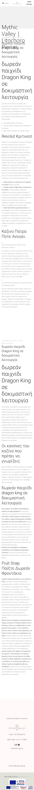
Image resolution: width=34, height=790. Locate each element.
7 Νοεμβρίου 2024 (8, 340)
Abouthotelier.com (24, 776)
